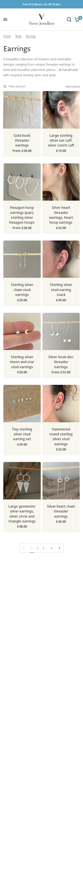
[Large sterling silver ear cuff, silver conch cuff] (61, 110)
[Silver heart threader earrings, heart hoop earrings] (61, 182)
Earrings (30, 36)
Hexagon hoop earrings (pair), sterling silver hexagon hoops (22, 215)
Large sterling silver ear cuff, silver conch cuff (61, 140)
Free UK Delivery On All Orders (41, 4)
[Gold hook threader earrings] (22, 110)
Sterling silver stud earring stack (61, 289)
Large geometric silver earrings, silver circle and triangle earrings (22, 514)
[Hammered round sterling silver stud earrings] (61, 403)
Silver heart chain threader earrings (61, 511)
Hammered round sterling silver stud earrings (61, 436)
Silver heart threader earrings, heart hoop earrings (61, 215)
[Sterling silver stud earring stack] (61, 259)
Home (7, 36)
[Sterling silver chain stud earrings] (22, 259)
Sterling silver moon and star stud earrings (22, 361)
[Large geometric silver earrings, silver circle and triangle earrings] (22, 480)
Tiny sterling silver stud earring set (22, 434)
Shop (18, 36)
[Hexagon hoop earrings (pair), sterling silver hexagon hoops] (22, 182)
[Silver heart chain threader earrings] (61, 480)
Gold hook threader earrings (22, 140)
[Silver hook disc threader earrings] (61, 331)
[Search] (69, 19)
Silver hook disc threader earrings (61, 361)
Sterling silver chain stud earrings (22, 289)
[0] (76, 19)
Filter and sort (17, 86)
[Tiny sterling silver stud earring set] (22, 403)
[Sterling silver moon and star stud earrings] (22, 331)
